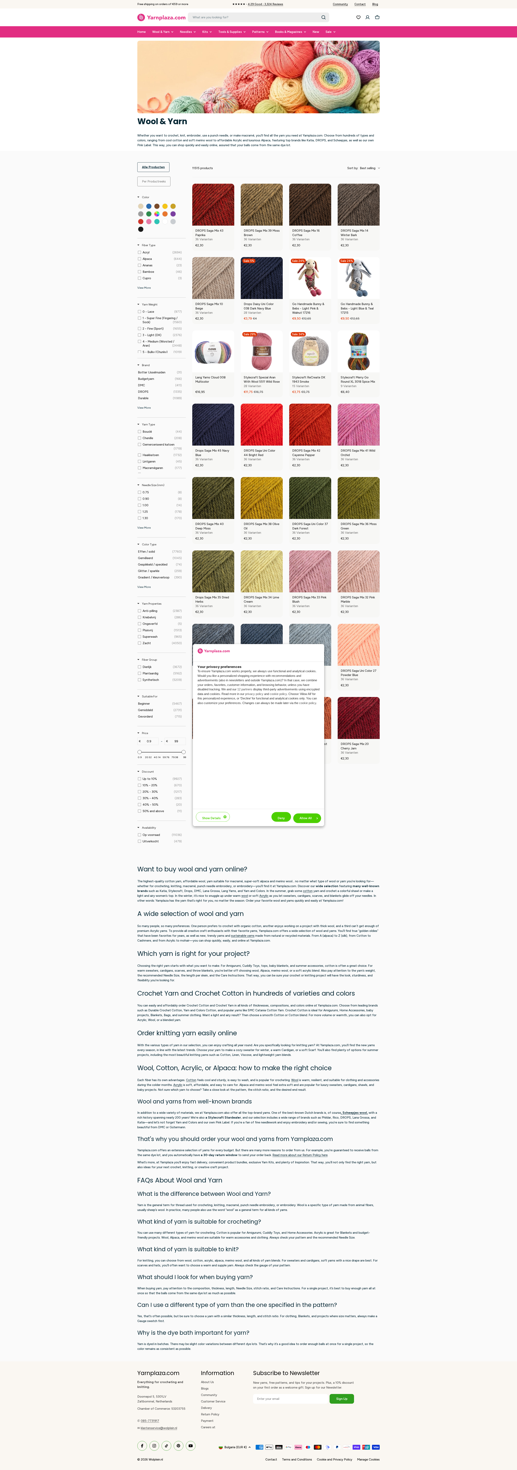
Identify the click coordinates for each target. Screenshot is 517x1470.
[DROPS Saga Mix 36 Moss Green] (359, 498)
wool (244, 896)
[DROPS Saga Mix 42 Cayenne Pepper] (310, 425)
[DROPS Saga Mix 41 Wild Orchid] (359, 425)
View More (144, 288)
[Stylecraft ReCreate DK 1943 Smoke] (310, 351)
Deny (281, 818)
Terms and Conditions (297, 1459)
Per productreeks (154, 181)
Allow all (305, 818)
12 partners (244, 689)
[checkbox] (141, 206)
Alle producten (153, 167)
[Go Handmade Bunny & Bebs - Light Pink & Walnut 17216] (310, 278)
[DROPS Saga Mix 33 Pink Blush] (310, 571)
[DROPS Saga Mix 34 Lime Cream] (262, 571)
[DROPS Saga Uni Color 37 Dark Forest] (310, 498)
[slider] (140, 752)
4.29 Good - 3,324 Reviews (265, 4)
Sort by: (361, 168)
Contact (360, 4)
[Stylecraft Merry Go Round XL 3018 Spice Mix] (359, 351)
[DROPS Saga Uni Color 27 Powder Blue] (359, 645)
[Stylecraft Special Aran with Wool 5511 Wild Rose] (262, 351)
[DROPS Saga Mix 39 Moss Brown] (262, 205)
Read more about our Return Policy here (300, 1155)
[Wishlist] (358, 17)
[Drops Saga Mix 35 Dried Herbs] (213, 571)
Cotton (191, 1080)
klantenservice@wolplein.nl (159, 1428)
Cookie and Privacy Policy (334, 1459)
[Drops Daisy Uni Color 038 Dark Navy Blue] (262, 278)
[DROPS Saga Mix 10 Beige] (213, 278)
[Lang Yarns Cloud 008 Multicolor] (213, 351)
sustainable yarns (242, 936)
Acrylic (263, 896)
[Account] (367, 17)
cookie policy (278, 694)
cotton (308, 891)
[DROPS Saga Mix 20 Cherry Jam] (359, 718)
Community (340, 4)
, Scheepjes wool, (354, 1113)
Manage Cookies (368, 1459)
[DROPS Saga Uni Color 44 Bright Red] (262, 425)
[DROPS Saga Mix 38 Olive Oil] (262, 498)
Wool (294, 1080)
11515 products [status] (202, 168)
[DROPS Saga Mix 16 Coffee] (310, 205)
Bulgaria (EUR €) (235, 1447)
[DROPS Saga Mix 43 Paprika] (213, 205)
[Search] (323, 17)
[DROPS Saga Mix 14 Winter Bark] (359, 205)
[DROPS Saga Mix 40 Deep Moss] (213, 498)
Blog (375, 4)
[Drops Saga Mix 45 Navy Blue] (213, 425)
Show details (211, 818)
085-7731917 (150, 1421)
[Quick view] (230, 222)
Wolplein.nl (156, 1459)
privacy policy (254, 694)
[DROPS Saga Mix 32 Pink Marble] (359, 571)
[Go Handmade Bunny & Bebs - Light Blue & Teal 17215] (359, 278)
